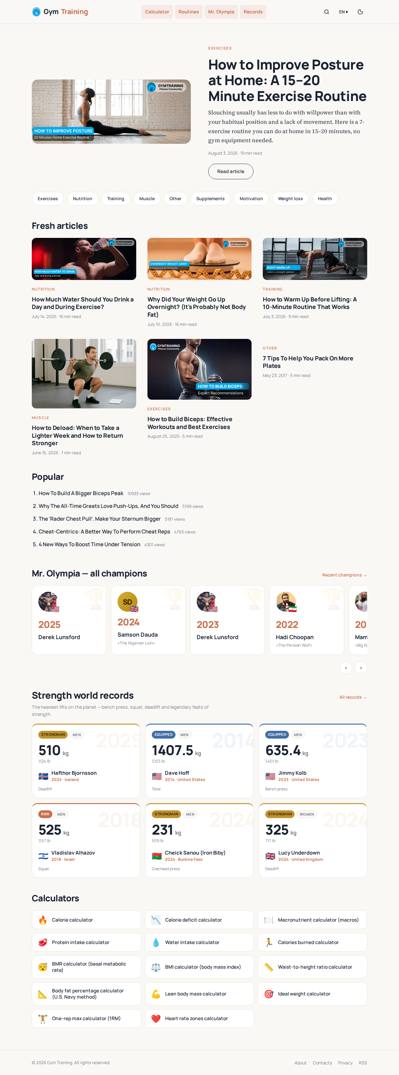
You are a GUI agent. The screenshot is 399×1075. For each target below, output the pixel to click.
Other (175, 198)
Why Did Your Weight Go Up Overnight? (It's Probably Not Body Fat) (196, 307)
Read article (230, 171)
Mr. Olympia (221, 11)
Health (325, 198)
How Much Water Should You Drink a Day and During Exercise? (83, 303)
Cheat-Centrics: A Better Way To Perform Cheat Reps (104, 531)
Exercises (220, 48)
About (301, 1063)
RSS (363, 1063)
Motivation (251, 198)
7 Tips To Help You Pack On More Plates (308, 362)
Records (253, 11)
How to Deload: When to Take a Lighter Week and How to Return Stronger (77, 435)
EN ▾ (343, 12)
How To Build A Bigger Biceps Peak (81, 493)
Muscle (147, 198)
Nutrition (82, 198)
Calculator (157, 11)
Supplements (210, 198)
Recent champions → (344, 575)
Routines (189, 11)
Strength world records (83, 695)
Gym (66, 11)
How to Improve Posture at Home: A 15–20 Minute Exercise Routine (287, 80)
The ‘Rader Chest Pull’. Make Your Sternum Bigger (100, 518)
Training (115, 198)
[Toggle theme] (360, 12)
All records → (353, 697)
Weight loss (290, 198)
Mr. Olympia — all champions (89, 573)
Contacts (322, 1063)
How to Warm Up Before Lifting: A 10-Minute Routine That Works (310, 303)
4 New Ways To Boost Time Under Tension (89, 544)
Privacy (345, 1063)
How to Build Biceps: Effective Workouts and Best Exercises (190, 423)
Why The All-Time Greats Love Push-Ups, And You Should (108, 505)
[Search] (327, 12)
